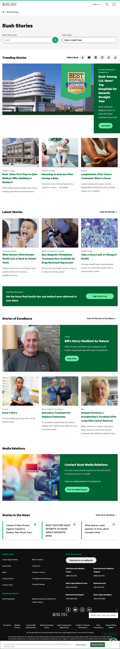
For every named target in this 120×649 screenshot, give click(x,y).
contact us (95, 481)
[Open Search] (107, 4)
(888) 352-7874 (71, 575)
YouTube (75, 609)
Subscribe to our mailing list (81, 560)
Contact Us (36, 566)
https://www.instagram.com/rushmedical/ (102, 57)
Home (3, 13)
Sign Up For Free (100, 296)
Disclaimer (7, 625)
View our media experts (75, 481)
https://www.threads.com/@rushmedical (108, 57)
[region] (60, 645)
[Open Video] (48, 98)
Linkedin (89, 609)
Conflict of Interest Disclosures (83, 626)
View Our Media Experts (77, 489)
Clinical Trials (7, 585)
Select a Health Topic (73, 40)
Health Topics (67, 35)
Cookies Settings (38, 584)
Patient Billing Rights (111, 626)
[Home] (60, 617)
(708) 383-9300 (71, 598)
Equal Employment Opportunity (64, 626)
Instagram (82, 609)
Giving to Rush (7, 578)
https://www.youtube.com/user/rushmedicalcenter (89, 57)
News (4, 572)
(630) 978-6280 (99, 598)
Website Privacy (17, 626)
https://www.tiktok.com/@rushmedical (115, 57)
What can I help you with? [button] (103, 634)
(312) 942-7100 (99, 587)
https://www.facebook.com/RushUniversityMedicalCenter (82, 57)
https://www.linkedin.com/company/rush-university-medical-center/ (95, 57)
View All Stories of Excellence (101, 318)
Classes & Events (38, 572)
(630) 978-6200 (72, 587)
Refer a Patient (37, 559)
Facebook (68, 609)
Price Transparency (98, 626)
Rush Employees (8, 599)
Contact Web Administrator (31, 626)
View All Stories (107, 211)
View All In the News (105, 515)
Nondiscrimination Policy (47, 626)
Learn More (105, 125)
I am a (95, 4)
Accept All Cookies (97, 644)
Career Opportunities (10, 559)
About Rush (6, 566)
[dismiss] (116, 629)
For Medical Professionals (41, 578)
